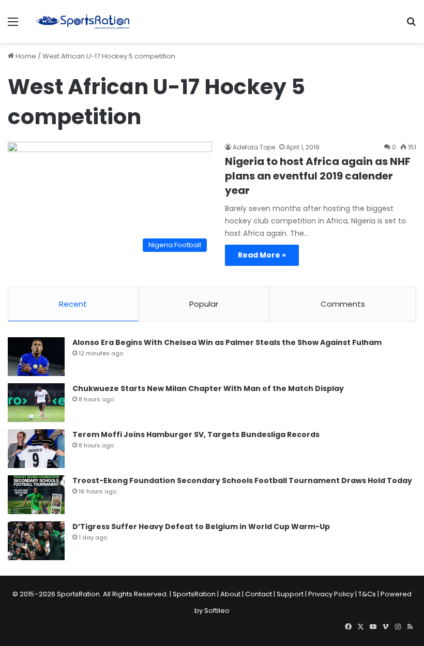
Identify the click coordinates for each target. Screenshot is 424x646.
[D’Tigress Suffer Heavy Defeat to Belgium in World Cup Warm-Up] (36, 540)
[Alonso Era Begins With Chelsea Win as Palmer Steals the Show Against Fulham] (36, 356)
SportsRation (194, 594)
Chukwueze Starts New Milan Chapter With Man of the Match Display (208, 388)
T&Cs (367, 594)
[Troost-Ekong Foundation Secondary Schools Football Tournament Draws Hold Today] (36, 494)
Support (290, 594)
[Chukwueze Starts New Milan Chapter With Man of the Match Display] (36, 402)
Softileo (217, 610)
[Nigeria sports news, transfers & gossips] (83, 21)
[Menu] (13, 25)
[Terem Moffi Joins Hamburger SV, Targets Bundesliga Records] (36, 448)
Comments (343, 303)
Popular (203, 303)
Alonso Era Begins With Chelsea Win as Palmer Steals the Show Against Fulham (227, 342)
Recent (73, 303)
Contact (258, 594)
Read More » (262, 255)
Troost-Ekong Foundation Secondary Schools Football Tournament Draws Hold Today (242, 480)
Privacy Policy (331, 594)
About (230, 594)
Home (25, 56)
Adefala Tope (254, 147)
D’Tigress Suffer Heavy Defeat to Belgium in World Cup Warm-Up (201, 526)
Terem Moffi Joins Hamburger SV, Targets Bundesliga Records (196, 434)
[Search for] (411, 25)
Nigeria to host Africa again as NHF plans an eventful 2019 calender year (318, 176)
